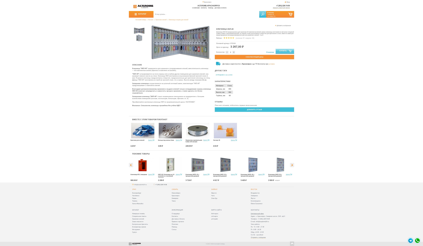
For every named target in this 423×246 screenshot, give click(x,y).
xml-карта (214, 216)
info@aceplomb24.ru (140, 184)
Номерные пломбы (138, 213)
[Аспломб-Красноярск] (143, 7)
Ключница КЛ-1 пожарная (139, 174)
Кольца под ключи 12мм (166, 140)
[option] (181, 42)
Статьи (174, 229)
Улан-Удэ (214, 198)
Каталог (150, 20)
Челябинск (135, 195)
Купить (283, 51)
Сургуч (134, 232)
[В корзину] (290, 14)
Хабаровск (254, 195)
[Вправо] (292, 165)
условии (272, 64)
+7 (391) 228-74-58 (283, 6)
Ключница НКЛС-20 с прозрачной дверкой (192, 175)
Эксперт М (216, 140)
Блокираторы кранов (139, 227)
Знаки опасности (137, 221)
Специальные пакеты (139, 216)
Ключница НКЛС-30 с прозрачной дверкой (220, 175)
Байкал (214, 189)
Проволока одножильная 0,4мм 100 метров (194, 141)
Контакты (204, 7)
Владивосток (255, 193)
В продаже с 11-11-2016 (224, 75)
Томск (174, 201)
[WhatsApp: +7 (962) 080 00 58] (417, 240)
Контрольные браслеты (140, 224)
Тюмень (134, 201)
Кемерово (175, 198)
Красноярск (175, 195)
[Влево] (131, 165)
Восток (254, 189)
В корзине (270, 12)
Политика (175, 224)
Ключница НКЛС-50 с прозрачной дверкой (275, 175)
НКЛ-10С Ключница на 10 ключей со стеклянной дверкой (166, 176)
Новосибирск (176, 193)
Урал (134, 189)
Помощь (210, 7)
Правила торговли (178, 221)
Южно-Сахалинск (256, 203)
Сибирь (175, 189)
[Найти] (262, 14)
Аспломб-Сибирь (140, 20)
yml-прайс (214, 219)
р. (275, 16)
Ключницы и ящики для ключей (178, 20)
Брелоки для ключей (137, 140)
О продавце (176, 213)
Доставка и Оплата (178, 219)
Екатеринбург (136, 193)
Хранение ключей (161, 20)
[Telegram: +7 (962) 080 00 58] (410, 240)
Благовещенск (256, 201)
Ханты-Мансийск (137, 203)
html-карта (214, 213)
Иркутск (214, 193)
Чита (212, 195)
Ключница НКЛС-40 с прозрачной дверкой (247, 175)
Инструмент (136, 229)
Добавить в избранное (284, 25)
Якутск (253, 198)
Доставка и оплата (220, 7)
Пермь (134, 198)
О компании (196, 7)
